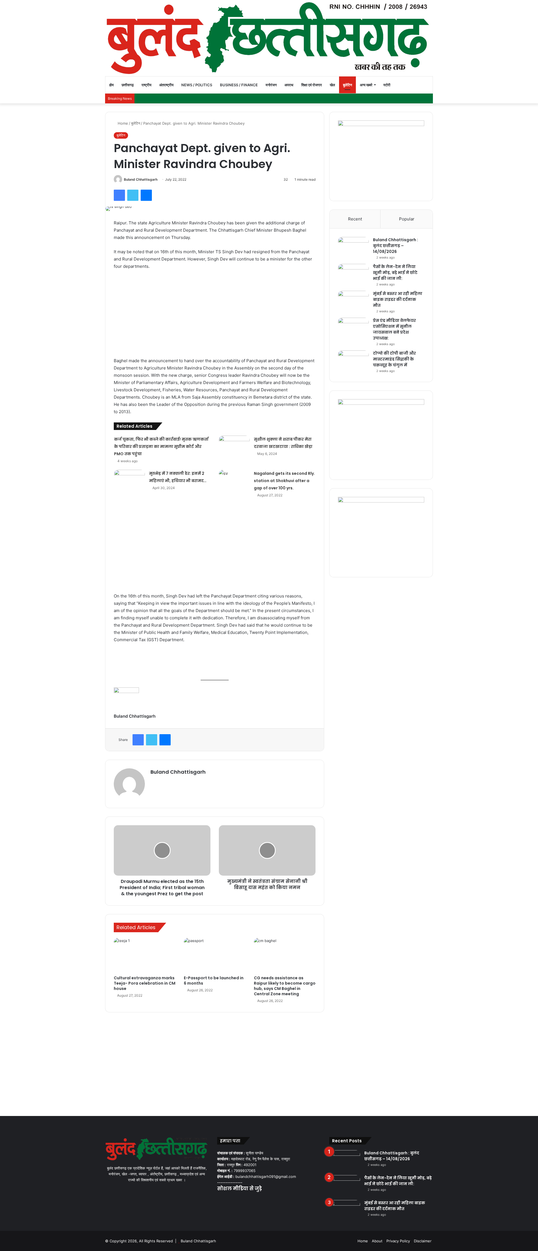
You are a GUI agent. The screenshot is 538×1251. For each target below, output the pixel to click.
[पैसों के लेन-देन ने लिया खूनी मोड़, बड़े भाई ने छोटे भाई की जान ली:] (353, 274)
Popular (406, 219)
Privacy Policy (398, 1241)
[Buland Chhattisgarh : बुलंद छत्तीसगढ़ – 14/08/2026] (353, 247)
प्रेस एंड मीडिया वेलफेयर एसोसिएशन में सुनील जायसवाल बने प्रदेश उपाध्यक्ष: (394, 329)
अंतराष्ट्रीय (166, 85)
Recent (355, 219)
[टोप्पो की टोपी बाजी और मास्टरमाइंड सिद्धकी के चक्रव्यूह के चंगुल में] (353, 360)
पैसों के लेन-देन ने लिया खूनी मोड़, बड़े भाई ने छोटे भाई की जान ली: (395, 272)
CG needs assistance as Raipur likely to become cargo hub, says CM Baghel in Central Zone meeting (285, 986)
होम (111, 85)
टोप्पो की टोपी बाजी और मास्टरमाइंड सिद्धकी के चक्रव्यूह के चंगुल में (394, 359)
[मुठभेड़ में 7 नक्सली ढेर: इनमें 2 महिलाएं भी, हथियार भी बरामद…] (129, 480)
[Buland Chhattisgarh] (269, 38)
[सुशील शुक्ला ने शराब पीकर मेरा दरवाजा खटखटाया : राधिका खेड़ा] (234, 446)
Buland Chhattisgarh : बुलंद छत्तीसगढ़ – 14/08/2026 (395, 245)
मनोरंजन (271, 85)
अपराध (288, 85)
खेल (332, 85)
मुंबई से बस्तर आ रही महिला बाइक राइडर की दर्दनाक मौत (397, 299)
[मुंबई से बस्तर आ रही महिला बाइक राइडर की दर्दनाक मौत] (353, 301)
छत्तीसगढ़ (128, 85)
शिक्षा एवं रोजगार (311, 85)
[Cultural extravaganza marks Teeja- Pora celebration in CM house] (144, 955)
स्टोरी (386, 85)
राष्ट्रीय (146, 85)
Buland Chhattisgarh (140, 179)
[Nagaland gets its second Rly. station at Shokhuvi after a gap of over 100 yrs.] (234, 480)
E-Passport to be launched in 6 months (214, 980)
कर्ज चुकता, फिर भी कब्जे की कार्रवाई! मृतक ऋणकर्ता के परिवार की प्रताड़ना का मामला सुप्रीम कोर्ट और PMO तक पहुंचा (161, 446)
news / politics (196, 85)
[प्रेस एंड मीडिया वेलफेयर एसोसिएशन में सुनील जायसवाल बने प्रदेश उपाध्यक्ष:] (353, 328)
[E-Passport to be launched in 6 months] (214, 955)
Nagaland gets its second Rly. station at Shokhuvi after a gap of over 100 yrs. (284, 481)
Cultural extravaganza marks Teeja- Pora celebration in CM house (144, 983)
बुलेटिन (347, 85)
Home (122, 123)
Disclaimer (423, 1241)
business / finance (239, 85)
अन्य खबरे (366, 85)
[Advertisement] (215, 316)
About (377, 1241)
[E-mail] (116, 723)
